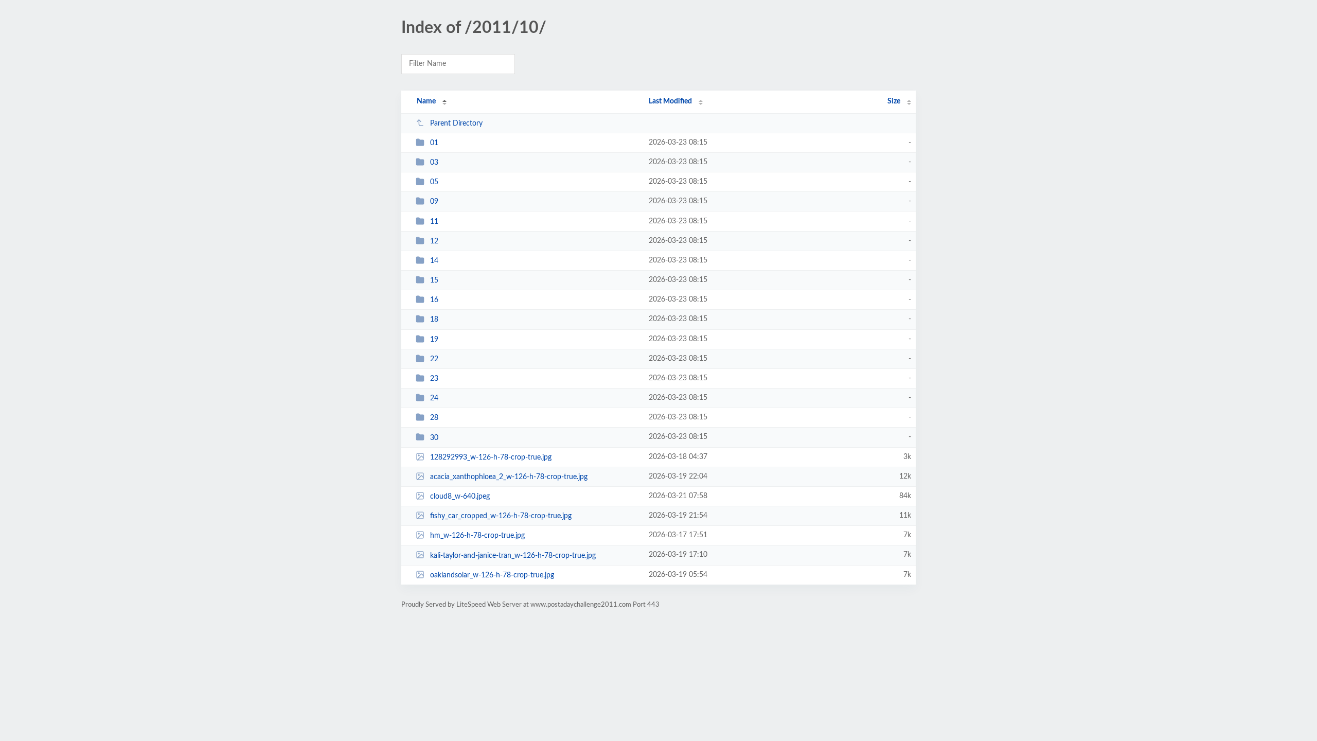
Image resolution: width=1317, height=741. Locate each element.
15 (434, 280)
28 (434, 417)
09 (434, 201)
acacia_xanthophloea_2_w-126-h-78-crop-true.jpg (509, 477)
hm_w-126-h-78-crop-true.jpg (477, 535)
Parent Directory (456, 123)
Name (426, 101)
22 (434, 359)
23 (434, 378)
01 (434, 143)
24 (434, 398)
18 (434, 319)
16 (434, 300)
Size (893, 101)
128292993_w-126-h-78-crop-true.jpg (490, 457)
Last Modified (670, 101)
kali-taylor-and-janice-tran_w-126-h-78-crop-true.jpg (513, 555)
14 (434, 260)
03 (434, 162)
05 (434, 182)
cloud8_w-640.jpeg (460, 496)
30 (434, 437)
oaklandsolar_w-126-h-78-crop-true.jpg (492, 575)
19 (434, 339)
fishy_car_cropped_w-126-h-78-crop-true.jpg (501, 516)
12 (434, 241)
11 (434, 221)
